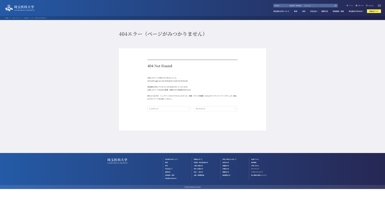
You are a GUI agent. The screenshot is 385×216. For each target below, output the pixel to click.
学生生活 (313, 11)
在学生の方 (225, 162)
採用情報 (253, 162)
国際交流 (324, 11)
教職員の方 (225, 172)
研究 (303, 11)
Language (370, 5)
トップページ (153, 109)
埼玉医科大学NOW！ (356, 11)
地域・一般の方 (198, 172)
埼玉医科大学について (281, 11)
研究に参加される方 (228, 159)
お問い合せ (361, 5)
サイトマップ (200, 109)
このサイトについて (257, 172)
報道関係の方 (226, 175)
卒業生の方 (225, 169)
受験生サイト (374, 11)
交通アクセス (255, 159)
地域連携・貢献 (338, 11)
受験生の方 (197, 159)
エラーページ (16, 18)
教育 (295, 11)
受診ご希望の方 (198, 169)
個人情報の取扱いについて (259, 175)
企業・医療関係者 (199, 175)
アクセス (351, 5)
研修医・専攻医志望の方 (201, 162)
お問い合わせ (255, 166)
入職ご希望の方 (198, 166)
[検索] (335, 5)
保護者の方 (225, 166)
